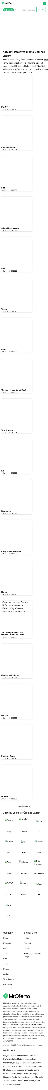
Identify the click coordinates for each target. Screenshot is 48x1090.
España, (14, 1066)
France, (28, 1066)
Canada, (13, 1055)
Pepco (4, 349)
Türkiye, (7, 1080)
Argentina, (31, 1059)
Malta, (14, 1073)
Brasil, (25, 1062)
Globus (6, 974)
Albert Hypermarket (10, 228)
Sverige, (21, 1077)
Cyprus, (39, 1062)
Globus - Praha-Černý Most (13, 390)
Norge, (20, 1073)
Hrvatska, (7, 1069)
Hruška (4, 715)
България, (18, 1062)
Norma (4, 592)
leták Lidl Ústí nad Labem (20, 66)
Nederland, (22, 1059)
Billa (3, 268)
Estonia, (7, 1066)
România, (7, 1077)
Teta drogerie (7, 430)
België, (6, 1055)
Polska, (27, 1073)
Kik (2, 470)
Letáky (27, 938)
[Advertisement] (24, 34)
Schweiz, (32, 1062)
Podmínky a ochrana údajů (32, 955)
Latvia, (36, 1069)
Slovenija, (39, 1077)
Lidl (3, 187)
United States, (17, 1080)
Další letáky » (24, 806)
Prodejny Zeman (8, 756)
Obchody (28, 943)
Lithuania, (29, 1069)
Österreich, (8, 1062)
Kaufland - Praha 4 (9, 147)
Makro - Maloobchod (10, 675)
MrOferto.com (15, 1084)
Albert (5, 953)
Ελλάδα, (7, 1059)
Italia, (14, 1059)
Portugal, (34, 1073)
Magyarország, (18, 1069)
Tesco (4, 309)
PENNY (4, 107)
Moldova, (7, 1073)
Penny (6, 938)
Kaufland (7, 943)
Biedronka (6, 511)
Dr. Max (4, 796)
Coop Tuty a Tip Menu (11, 551)
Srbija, (15, 1077)
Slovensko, (30, 1077)
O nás (26, 948)
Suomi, (21, 1066)
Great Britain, (37, 1066)
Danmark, (33, 1055)
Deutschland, (23, 1055)
